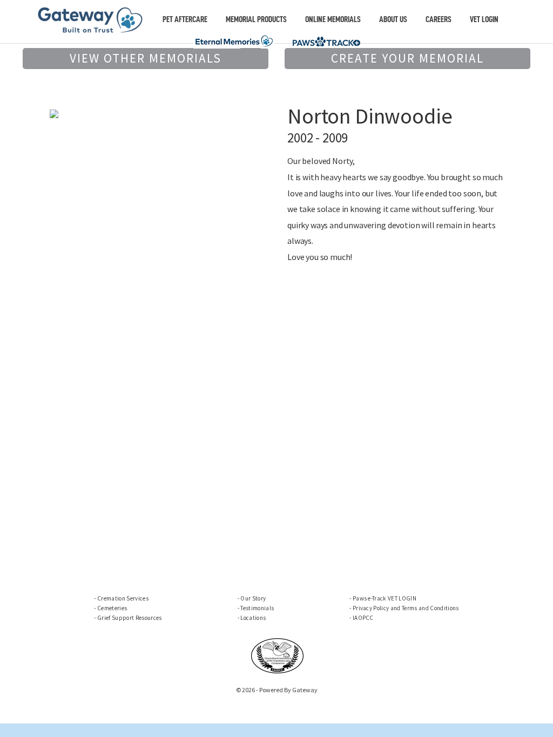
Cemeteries (112, 608)
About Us (393, 19)
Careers (438, 19)
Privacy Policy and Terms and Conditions (406, 608)
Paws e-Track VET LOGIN (384, 598)
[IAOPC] (277, 655)
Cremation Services (123, 598)
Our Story (253, 598)
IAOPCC (363, 618)
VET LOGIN (484, 19)
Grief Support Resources (129, 618)
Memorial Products (256, 19)
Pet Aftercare (185, 19)
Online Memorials (333, 19)
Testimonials (257, 608)
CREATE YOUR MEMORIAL (407, 58)
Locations (253, 618)
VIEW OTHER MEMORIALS (145, 58)
